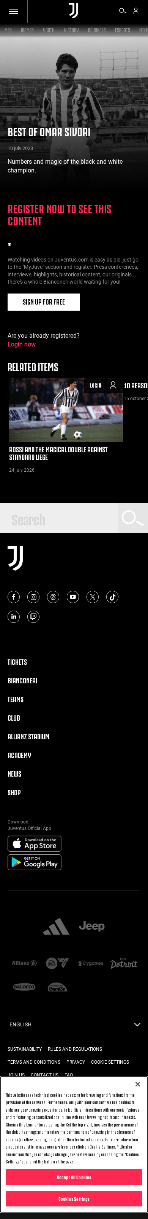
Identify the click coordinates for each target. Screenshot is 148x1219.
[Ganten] (57, 987)
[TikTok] (112, 597)
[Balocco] (24, 987)
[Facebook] (14, 597)
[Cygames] (90, 964)
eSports (122, 29)
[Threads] (53, 597)
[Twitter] (93, 597)
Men (8, 29)
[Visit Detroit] (124, 964)
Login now (22, 344)
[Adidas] (56, 927)
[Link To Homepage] (73, 11)
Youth (49, 29)
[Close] (137, 1084)
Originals (97, 29)
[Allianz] (24, 964)
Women (27, 29)
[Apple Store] (34, 844)
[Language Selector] (137, 1026)
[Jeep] (92, 927)
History (71, 29)
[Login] (135, 11)
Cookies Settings (74, 1198)
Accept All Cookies (74, 1177)
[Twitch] (33, 617)
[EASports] (57, 964)
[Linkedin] (14, 617)
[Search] (123, 11)
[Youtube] (73, 597)
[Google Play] (34, 862)
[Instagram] (33, 597)
